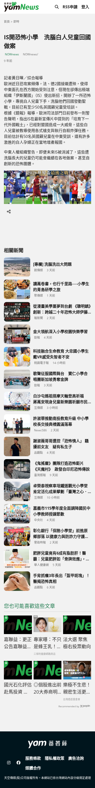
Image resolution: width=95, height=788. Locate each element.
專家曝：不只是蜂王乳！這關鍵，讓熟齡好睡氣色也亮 (47, 643)
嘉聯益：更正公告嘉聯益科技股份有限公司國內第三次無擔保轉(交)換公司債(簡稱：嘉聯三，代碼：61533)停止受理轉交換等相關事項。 (18, 643)
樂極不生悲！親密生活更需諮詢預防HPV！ (77, 688)
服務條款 (33, 758)
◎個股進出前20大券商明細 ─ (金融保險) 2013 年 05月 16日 (47, 688)
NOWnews (12, 54)
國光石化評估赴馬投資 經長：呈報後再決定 (18, 688)
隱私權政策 (54, 758)
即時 (16, 22)
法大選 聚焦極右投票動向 (77, 643)
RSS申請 (70, 7)
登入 (85, 7)
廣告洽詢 (76, 758)
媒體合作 (33, 768)
